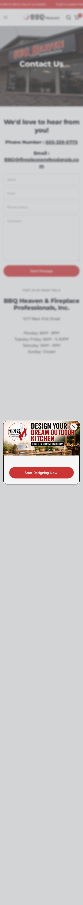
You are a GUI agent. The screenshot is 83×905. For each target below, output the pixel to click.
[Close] (73, 426)
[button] (41, 472)
